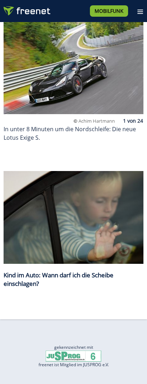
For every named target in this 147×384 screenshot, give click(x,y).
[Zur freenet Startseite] (26, 9)
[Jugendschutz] (73, 356)
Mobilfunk (109, 10)
